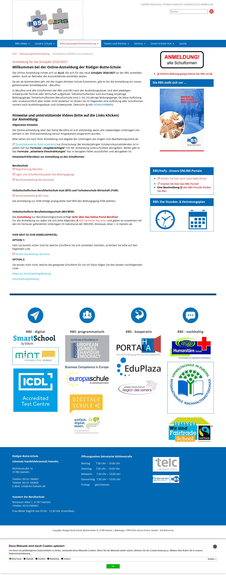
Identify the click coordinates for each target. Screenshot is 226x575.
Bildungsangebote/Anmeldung (78, 43)
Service (139, 43)
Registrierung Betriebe (29, 169)
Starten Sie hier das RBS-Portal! (179, 183)
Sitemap (167, 5)
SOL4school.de (167, 530)
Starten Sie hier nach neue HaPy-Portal (183, 178)
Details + (212, 559)
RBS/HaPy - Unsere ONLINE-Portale (177, 171)
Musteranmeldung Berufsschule (35, 179)
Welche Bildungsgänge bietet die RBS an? (185, 73)
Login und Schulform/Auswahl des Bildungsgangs (45, 174)
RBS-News (21, 43)
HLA (15, 53)
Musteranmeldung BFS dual (32, 195)
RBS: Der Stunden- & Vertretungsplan (179, 202)
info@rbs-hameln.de (33, 486)
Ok (113, 566)
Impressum (207, 5)
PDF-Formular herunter (92, 220)
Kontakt (178, 5)
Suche (183, 43)
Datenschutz (191, 5)
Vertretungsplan (151, 5)
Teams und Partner (115, 43)
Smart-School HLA (161, 43)
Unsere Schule (44, 43)
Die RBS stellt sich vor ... (169, 82)
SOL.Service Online (141, 530)
